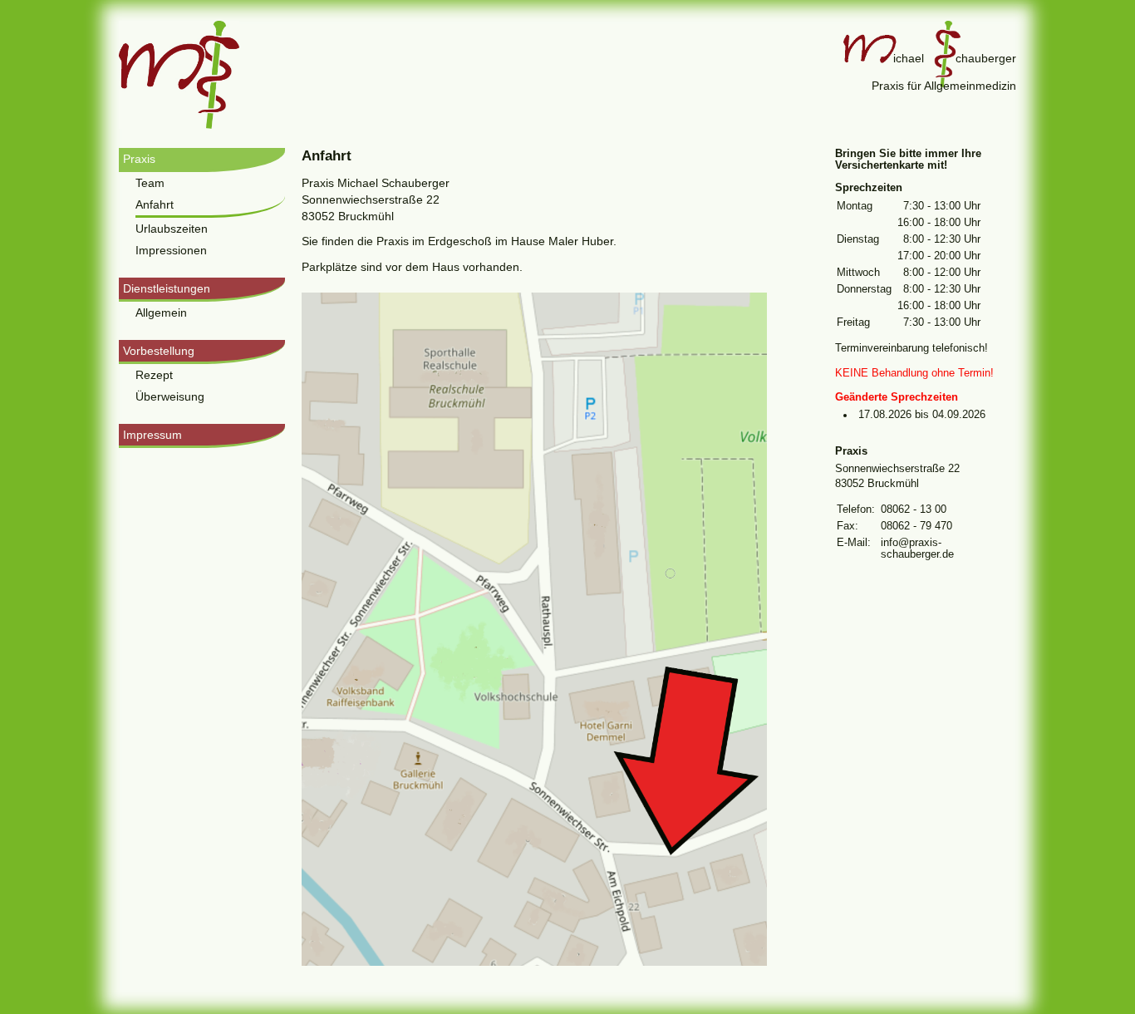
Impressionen (171, 250)
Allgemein (161, 312)
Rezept (154, 374)
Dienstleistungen (166, 288)
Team (150, 183)
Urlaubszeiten (171, 228)
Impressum (152, 434)
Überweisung (169, 396)
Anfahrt (154, 204)
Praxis (139, 158)
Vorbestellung (158, 350)
